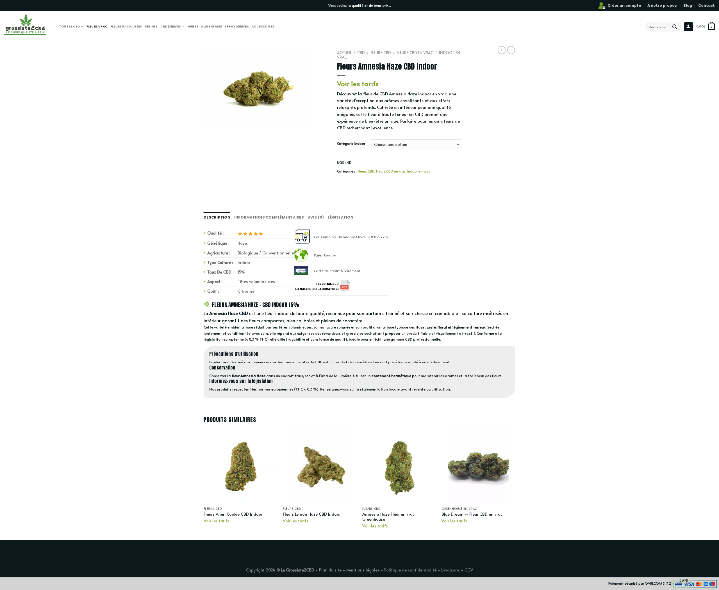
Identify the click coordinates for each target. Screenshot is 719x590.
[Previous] (204, 485)
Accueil (344, 52)
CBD (361, 52)
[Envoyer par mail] (362, 184)
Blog (687, 5)
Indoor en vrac (418, 171)
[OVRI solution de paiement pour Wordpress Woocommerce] (695, 583)
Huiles (193, 26)
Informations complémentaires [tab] (269, 217)
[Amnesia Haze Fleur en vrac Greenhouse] (399, 467)
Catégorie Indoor (351, 144)
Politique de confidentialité (410, 570)
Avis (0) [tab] (316, 217)
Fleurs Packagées (126, 26)
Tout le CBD (69, 26)
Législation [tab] (340, 217)
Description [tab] (217, 217)
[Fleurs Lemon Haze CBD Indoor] (320, 467)
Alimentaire (211, 26)
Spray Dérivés (237, 26)
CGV (469, 570)
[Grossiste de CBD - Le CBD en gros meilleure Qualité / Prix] (34, 23)
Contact (706, 5)
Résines (151, 26)
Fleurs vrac (97, 26)
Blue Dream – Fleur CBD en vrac (472, 514)
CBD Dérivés (170, 26)
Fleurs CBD (380, 52)
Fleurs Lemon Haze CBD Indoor (312, 514)
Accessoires (263, 26)
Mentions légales (362, 570)
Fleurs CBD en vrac (415, 52)
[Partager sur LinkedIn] (382, 184)
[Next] (515, 485)
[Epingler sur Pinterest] (372, 184)
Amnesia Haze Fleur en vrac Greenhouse (388, 516)
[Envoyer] (674, 26)
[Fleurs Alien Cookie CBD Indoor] (240, 467)
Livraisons (450, 570)
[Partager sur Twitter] (352, 184)
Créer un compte (624, 5)
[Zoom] (211, 122)
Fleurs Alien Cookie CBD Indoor (233, 514)
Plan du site (330, 570)
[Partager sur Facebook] (342, 184)
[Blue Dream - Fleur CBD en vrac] (478, 467)
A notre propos (662, 5)
